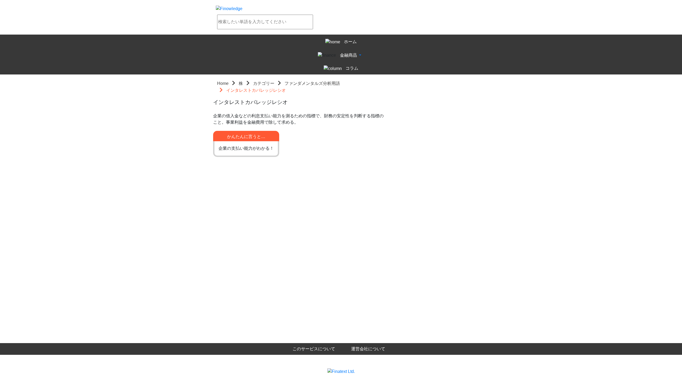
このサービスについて (314, 349)
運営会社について (368, 349)
